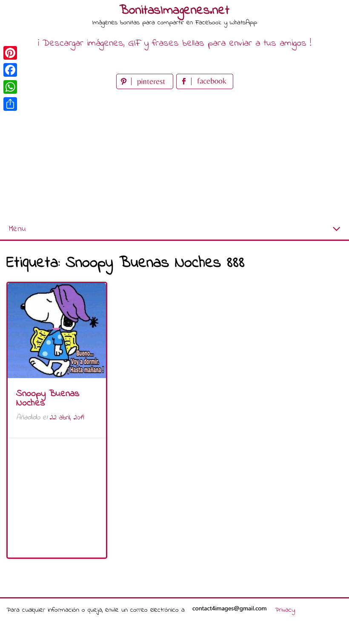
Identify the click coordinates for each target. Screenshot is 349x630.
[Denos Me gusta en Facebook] (204, 87)
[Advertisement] (174, 155)
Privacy (285, 610)
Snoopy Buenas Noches (48, 398)
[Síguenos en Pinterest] (146, 87)
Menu (17, 229)
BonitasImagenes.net (174, 10)
